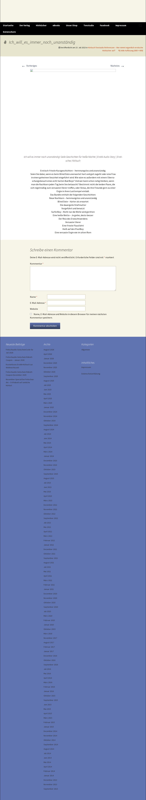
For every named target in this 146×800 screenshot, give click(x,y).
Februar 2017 (49, 647)
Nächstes (117, 65)
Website (34, 308)
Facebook (104, 25)
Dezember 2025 (50, 363)
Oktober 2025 (49, 372)
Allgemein (85, 349)
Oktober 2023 (49, 469)
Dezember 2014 (50, 731)
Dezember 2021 (50, 549)
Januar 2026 (49, 358)
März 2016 (48, 682)
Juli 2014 (47, 753)
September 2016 (51, 664)
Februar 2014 (49, 771)
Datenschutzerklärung (90, 373)
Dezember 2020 (50, 593)
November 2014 (50, 735)
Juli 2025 (47, 385)
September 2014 (51, 744)
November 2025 (50, 367)
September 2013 (51, 789)
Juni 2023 (47, 487)
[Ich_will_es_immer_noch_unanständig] (73, 111)
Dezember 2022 (50, 505)
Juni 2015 (47, 704)
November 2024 (50, 416)
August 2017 (49, 642)
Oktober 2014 (49, 740)
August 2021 (49, 562)
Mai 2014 (47, 762)
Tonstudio (89, 25)
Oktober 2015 (49, 695)
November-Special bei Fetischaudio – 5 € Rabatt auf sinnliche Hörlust (20, 382)
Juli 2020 (47, 611)
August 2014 (49, 749)
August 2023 (49, 478)
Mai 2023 (47, 491)
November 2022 (50, 509)
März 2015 (48, 718)
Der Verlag (25, 25)
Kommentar (36, 263)
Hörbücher (41, 25)
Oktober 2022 (49, 513)
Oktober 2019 (49, 629)
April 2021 (48, 576)
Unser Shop (71, 25)
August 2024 (49, 429)
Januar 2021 (49, 589)
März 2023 (48, 500)
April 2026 (48, 354)
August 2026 (49, 349)
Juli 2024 (47, 434)
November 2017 (50, 638)
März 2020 (48, 616)
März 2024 (48, 451)
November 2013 (50, 784)
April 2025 (48, 398)
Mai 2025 (47, 394)
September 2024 (51, 425)
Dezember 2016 (50, 655)
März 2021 (48, 580)
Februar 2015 (49, 722)
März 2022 (48, 536)
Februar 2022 (49, 540)
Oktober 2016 (49, 660)
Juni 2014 (47, 757)
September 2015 (51, 700)
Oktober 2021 (49, 553)
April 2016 (48, 678)
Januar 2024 (49, 456)
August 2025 (49, 380)
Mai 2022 (47, 527)
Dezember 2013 (50, 780)
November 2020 (50, 598)
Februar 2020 (49, 620)
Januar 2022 (49, 545)
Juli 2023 (47, 482)
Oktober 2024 (49, 420)
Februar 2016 (49, 687)
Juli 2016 (47, 669)
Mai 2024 (47, 443)
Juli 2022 (47, 522)
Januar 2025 (49, 407)
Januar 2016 (49, 691)
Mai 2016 (47, 673)
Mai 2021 (47, 571)
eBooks (56, 25)
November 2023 (50, 465)
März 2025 (48, 403)
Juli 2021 (47, 567)
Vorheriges (29, 65)
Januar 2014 (49, 775)
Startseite (8, 25)
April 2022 (48, 531)
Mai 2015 (47, 709)
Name (33, 296)
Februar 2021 (49, 584)
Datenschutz (9, 31)
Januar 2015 (49, 726)
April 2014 (48, 766)
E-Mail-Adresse (38, 302)
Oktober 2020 (49, 602)
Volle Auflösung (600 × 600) (131, 50)
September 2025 (51, 376)
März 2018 (48, 633)
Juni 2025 (47, 389)
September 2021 (51, 558)
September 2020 (51, 607)
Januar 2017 (49, 651)
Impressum (120, 25)
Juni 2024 (47, 438)
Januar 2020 (49, 624)
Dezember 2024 (50, 411)
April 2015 (48, 713)
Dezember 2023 (50, 460)
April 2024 (48, 447)
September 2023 (51, 474)
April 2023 (48, 496)
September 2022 (51, 518)
